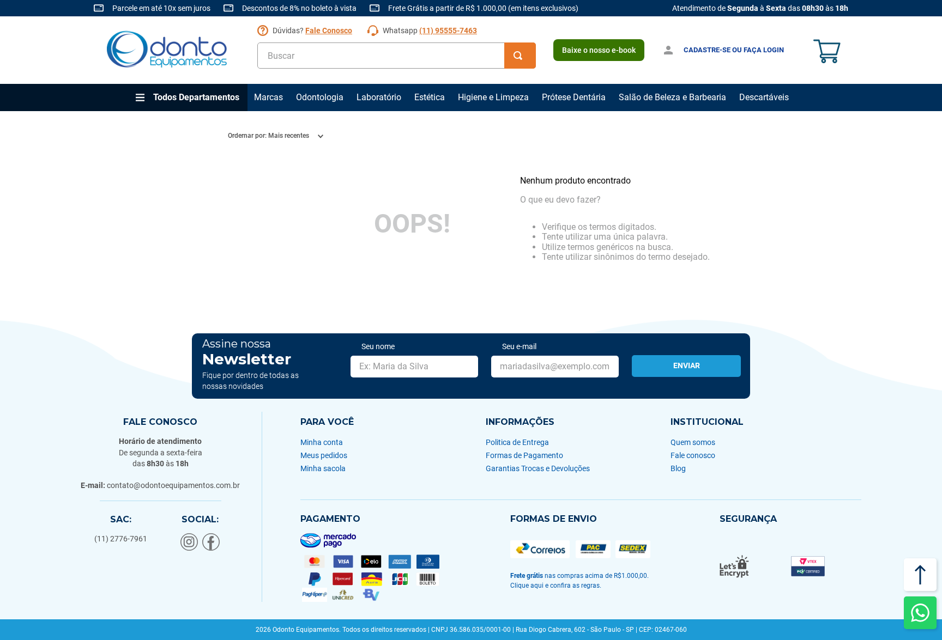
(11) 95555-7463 (448, 30)
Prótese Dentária (574, 97)
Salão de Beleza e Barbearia (672, 97)
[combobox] (396, 55)
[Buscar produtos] (520, 55)
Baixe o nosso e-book (599, 50)
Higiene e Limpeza (493, 97)
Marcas (268, 97)
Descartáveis (764, 97)
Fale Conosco (328, 30)
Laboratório (379, 97)
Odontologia (319, 97)
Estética (429, 97)
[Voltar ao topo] (920, 574)
